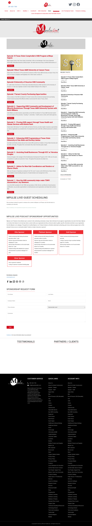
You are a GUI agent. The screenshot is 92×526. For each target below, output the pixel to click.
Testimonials (51, 512)
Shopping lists (51, 492)
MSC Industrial (42, 11)
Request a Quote (52, 483)
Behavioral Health (52, 487)
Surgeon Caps (51, 503)
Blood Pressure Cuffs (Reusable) (56, 396)
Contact (50, 405)
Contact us (9, 335)
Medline (25, 11)
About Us (12, 11)
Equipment (50, 414)
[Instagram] (74, 4)
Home (6, 11)
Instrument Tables (52, 436)
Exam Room (51, 418)
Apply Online (51, 392)
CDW (18, 11)
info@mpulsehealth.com (35, 385)
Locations (50, 438)
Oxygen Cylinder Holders (54, 454)
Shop (49, 490)
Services (50, 485)
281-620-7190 (12, 7)
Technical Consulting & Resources (56, 505)
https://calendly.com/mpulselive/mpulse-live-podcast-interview (21, 207)
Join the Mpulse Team (67, 11)
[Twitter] (70, 4)
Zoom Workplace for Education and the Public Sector (46, 13)
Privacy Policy (51, 456)
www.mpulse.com (11, 277)
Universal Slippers (52, 514)
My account (51, 450)
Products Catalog (80, 11)
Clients (49, 403)
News (49, 11)
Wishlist (50, 516)
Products (50, 463)
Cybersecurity (51, 407)
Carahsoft (33, 11)
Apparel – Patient (52, 387)
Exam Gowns (51, 416)
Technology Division (53, 508)
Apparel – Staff (51, 389)
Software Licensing (52, 494)
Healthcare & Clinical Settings (55, 423)
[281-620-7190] (9, 2)
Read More (10, 65)
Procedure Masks (52, 461)
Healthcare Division (52, 425)
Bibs (49, 394)
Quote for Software (53, 481)
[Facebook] (78, 4)
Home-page (51, 429)
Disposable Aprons (52, 409)
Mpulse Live (51, 445)
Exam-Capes (51, 421)
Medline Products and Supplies (55, 443)
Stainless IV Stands (52, 499)
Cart (49, 398)
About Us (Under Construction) (55, 385)
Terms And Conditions (53, 510)
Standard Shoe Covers (53, 501)
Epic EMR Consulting (53, 412)
